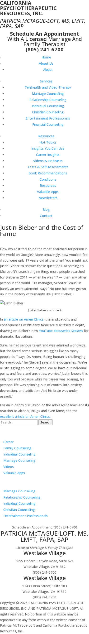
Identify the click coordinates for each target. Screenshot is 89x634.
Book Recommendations (47, 173)
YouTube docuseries (61, 330)
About (48, 69)
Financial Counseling (48, 124)
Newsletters (47, 198)
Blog (46, 209)
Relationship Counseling (47, 99)
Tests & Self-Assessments (48, 167)
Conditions (48, 179)
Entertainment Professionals (48, 118)
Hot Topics (47, 142)
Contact (46, 215)
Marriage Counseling (48, 93)
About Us (46, 63)
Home (46, 57)
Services (46, 81)
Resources (46, 136)
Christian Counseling (48, 112)
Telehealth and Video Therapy (48, 87)
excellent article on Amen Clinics (25, 416)
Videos (8, 466)
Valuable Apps (48, 191)
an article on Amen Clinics (23, 319)
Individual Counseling (48, 106)
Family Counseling (17, 448)
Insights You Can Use (47, 148)
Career (8, 442)
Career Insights (48, 154)
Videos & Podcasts (48, 160)
